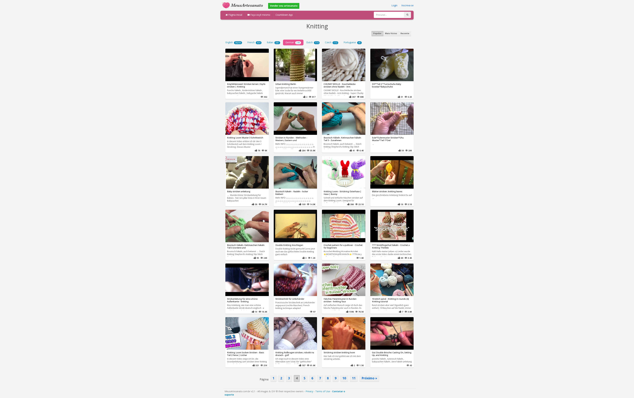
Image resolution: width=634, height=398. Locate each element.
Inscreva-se (407, 5)
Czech (331, 42)
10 (344, 378)
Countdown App (284, 14)
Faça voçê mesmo (260, 14)
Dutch (312, 42)
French (253, 42)
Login (394, 5)
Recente (405, 33)
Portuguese (352, 42)
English (233, 42)
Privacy (309, 391)
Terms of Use (322, 391)
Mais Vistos (391, 33)
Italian (273, 42)
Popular (377, 33)
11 (354, 378)
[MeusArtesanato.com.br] (243, 5)
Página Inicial (235, 14)
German (292, 42)
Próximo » (369, 378)
